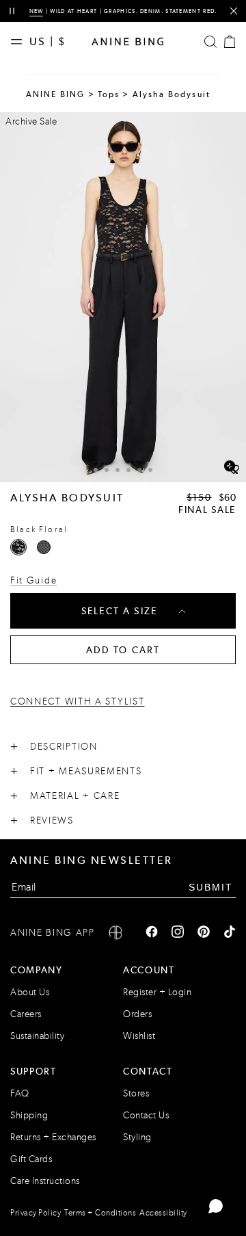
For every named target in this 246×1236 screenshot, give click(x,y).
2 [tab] (107, 470)
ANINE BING (55, 94)
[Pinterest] (203, 933)
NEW (36, 11)
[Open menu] (19, 42)
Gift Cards (31, 1159)
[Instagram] (178, 933)
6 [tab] (150, 470)
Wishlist (139, 1036)
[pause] (12, 11)
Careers (26, 1014)
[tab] (95, 468)
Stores (136, 1093)
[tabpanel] (123, 297)
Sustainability (37, 1036)
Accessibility (163, 1213)
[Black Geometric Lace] (44, 547)
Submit (211, 887)
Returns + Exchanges (53, 1137)
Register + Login (157, 992)
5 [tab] (139, 470)
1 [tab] (96, 470)
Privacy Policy (35, 1213)
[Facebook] (152, 933)
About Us (29, 992)
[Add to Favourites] (233, 469)
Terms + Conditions (100, 1213)
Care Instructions (45, 1181)
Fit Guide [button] (33, 580)
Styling (137, 1137)
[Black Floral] (18, 547)
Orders (137, 1014)
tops (109, 94)
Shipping (29, 1115)
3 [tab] (117, 470)
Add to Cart (123, 649)
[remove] (233, 11)
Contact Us (146, 1115)
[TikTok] (229, 933)
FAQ (19, 1093)
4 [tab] (128, 470)
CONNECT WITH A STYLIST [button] (77, 702)
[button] (123, 297)
